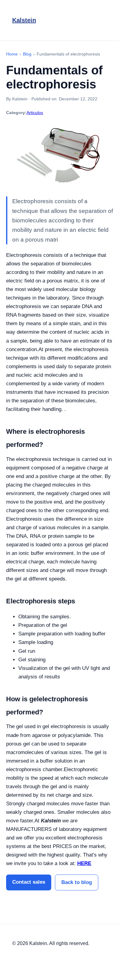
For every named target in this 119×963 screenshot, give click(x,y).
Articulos (35, 112)
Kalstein (24, 20)
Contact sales (28, 882)
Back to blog (76, 882)
